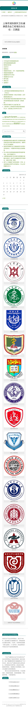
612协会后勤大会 (14, 686)
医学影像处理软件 (21, 119)
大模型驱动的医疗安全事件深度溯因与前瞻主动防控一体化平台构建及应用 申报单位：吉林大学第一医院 (14, 158)
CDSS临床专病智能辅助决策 (11, 61)
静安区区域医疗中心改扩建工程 (12, 104)
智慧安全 (6, 69)
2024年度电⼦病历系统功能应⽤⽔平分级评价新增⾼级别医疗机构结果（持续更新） (14, 100)
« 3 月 (3, 198)
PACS (18, 117)
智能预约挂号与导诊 (9, 75)
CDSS (3, 117)
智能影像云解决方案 (10, 123)
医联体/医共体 (7, 65)
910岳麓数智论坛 (14, 690)
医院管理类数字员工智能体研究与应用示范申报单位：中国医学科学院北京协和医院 (14, 148)
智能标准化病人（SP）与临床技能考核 (14, 71)
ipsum (8, 116)
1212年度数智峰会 (14, 693)
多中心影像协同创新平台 (19, 121)
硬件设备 (6, 79)
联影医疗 (17, 123)
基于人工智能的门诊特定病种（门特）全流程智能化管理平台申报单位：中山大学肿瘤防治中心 (14, 164)
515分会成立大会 (14, 682)
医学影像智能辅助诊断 (10, 63)
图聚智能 (13, 121)
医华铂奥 (16, 119)
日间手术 (6, 67)
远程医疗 (6, 82)
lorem (14, 116)
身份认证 (6, 80)
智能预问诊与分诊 (8, 77)
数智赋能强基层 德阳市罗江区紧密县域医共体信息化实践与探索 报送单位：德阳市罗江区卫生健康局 (14, 142)
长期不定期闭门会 (14, 697)
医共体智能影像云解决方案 (9, 119)
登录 (15, 52)
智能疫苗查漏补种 (8, 73)
